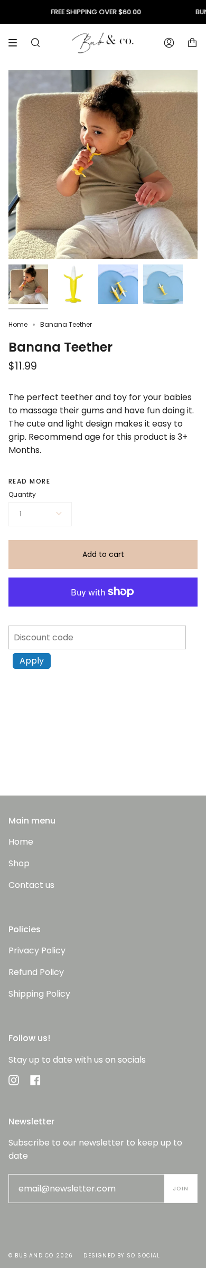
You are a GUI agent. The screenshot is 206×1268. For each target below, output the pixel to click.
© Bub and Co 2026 (40, 1256)
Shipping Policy (39, 994)
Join (181, 1189)
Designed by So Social (121, 1256)
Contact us (31, 885)
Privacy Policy (36, 950)
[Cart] (192, 43)
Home (17, 324)
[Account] (169, 43)
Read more (29, 481)
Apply (32, 661)
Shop (19, 863)
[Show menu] (16, 43)
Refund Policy (36, 972)
